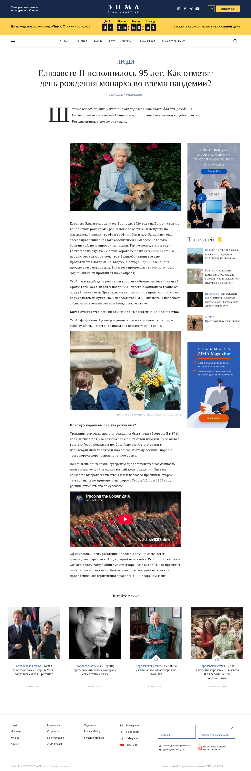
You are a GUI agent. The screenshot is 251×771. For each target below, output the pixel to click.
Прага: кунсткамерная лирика (222, 321)
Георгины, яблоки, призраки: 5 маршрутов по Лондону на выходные (222, 254)
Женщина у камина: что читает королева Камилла (156, 670)
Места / (210, 316)
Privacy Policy (92, 731)
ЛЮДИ (126, 61)
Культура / (211, 270)
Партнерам (53, 725)
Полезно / (211, 249)
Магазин (127, 41)
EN (211, 9)
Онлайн (65, 41)
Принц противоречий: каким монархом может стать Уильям (95, 670)
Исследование (56, 737)
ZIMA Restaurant (173, 41)
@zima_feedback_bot (173, 749)
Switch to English (94, 737)
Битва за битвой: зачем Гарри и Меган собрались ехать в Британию (34, 670)
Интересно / (212, 293)
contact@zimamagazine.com (176, 746)
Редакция (134, 94)
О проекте (53, 731)
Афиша (98, 41)
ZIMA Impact (148, 41)
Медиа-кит (90, 725)
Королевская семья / (29, 666)
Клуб (112, 41)
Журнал (82, 41)
